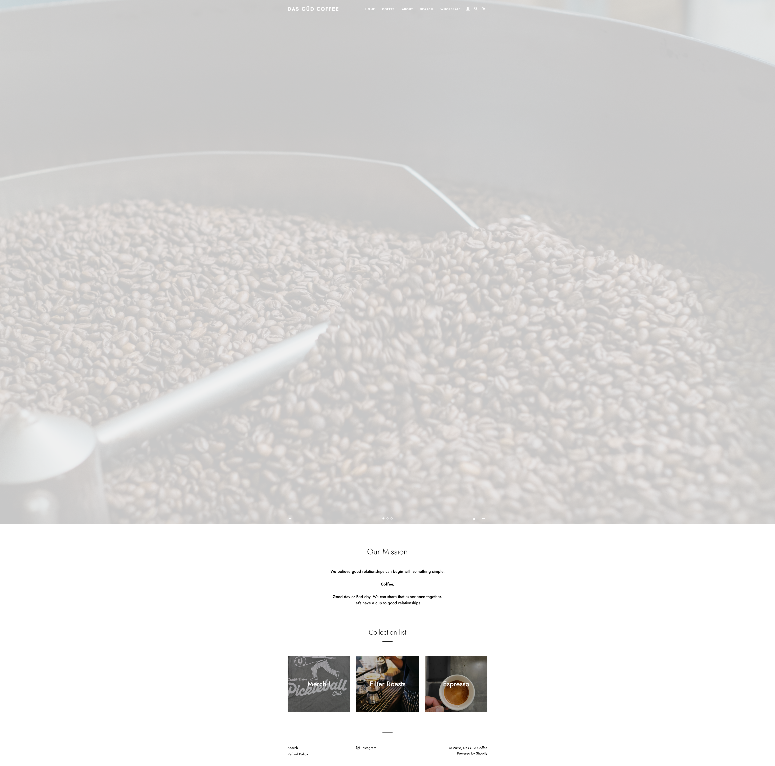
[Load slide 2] (387, 518)
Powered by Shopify (472, 753)
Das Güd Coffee (313, 9)
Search (426, 9)
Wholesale (450, 9)
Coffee (388, 9)
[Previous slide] (290, 519)
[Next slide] (484, 519)
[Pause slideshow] (474, 519)
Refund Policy (298, 754)
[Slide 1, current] (383, 518)
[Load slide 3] (392, 518)
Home (370, 9)
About (407, 9)
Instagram (368, 747)
